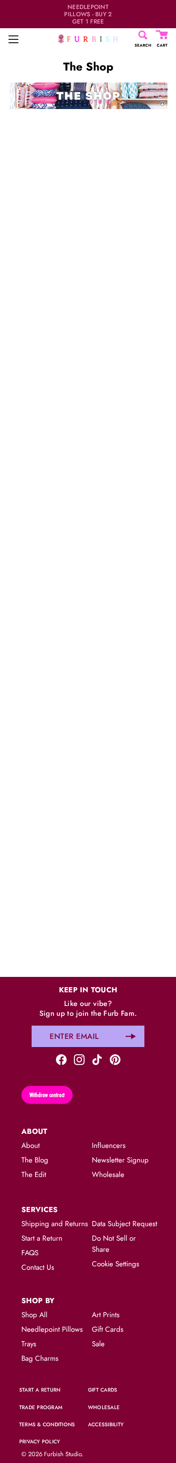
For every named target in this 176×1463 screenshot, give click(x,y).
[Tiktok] (97, 1058)
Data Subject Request (124, 1223)
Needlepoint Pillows (52, 1329)
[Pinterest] (115, 1058)
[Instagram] (79, 1058)
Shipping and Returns (54, 1223)
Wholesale (108, 1174)
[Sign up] (130, 1036)
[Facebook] (61, 1058)
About (30, 1145)
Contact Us (37, 1267)
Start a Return (41, 1238)
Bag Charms (40, 1358)
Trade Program (40, 1407)
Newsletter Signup (120, 1160)
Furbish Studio (63, 1454)
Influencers (109, 1145)
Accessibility (105, 1424)
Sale (98, 1344)
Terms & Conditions (47, 1424)
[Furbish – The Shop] (88, 88)
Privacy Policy (39, 1441)
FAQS (29, 1253)
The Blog (34, 1160)
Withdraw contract (47, 1094)
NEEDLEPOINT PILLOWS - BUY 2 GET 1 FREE (87, 14)
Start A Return (39, 1390)
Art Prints (106, 1315)
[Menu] (13, 39)
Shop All (34, 1315)
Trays (28, 1344)
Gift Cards (107, 1329)
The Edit (33, 1174)
